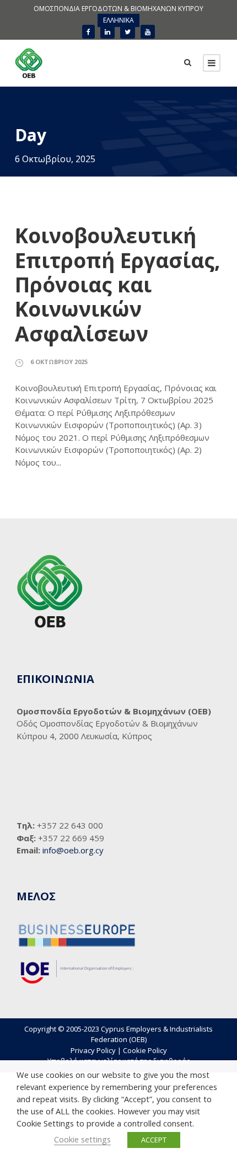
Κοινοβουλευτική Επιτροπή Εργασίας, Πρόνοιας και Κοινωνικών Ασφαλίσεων (117, 284)
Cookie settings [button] (82, 1139)
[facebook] (88, 32)
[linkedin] (107, 32)
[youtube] (148, 32)
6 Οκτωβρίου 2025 (59, 361)
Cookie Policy (145, 1050)
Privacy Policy (93, 1050)
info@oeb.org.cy (73, 850)
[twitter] (127, 32)
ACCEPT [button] (153, 1140)
